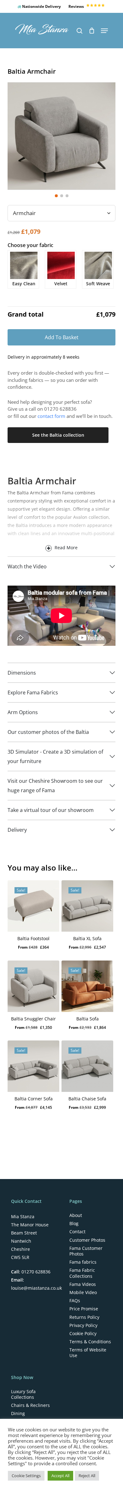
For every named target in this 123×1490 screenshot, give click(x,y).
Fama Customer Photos (85, 1251)
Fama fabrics (83, 1262)
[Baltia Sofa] (87, 986)
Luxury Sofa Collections (23, 1394)
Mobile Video (83, 1292)
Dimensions (22, 672)
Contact (77, 1232)
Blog (74, 1223)
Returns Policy (84, 1317)
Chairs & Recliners (30, 1405)
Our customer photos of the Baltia (48, 732)
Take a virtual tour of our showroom (51, 810)
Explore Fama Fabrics (33, 692)
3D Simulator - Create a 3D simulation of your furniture (55, 756)
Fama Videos (82, 1284)
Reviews (76, 6)
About (75, 1215)
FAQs (74, 1300)
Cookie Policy (83, 1333)
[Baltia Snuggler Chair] (33, 986)
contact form (51, 416)
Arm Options (23, 712)
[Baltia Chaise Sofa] (87, 1066)
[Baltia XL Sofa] (87, 906)
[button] (104, 31)
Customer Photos (87, 1240)
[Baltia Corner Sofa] (33, 1066)
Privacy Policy (83, 1325)
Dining (18, 1413)
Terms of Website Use (87, 1352)
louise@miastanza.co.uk (36, 1288)
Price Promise (83, 1309)
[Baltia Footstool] (33, 906)
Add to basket (62, 337)
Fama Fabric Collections (82, 1273)
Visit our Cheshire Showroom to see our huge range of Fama (55, 785)
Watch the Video (27, 566)
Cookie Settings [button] (26, 1475)
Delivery (17, 829)
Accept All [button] (60, 1475)
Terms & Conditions (90, 1342)
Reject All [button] (87, 1475)
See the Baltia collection (58, 435)
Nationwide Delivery (41, 6)
